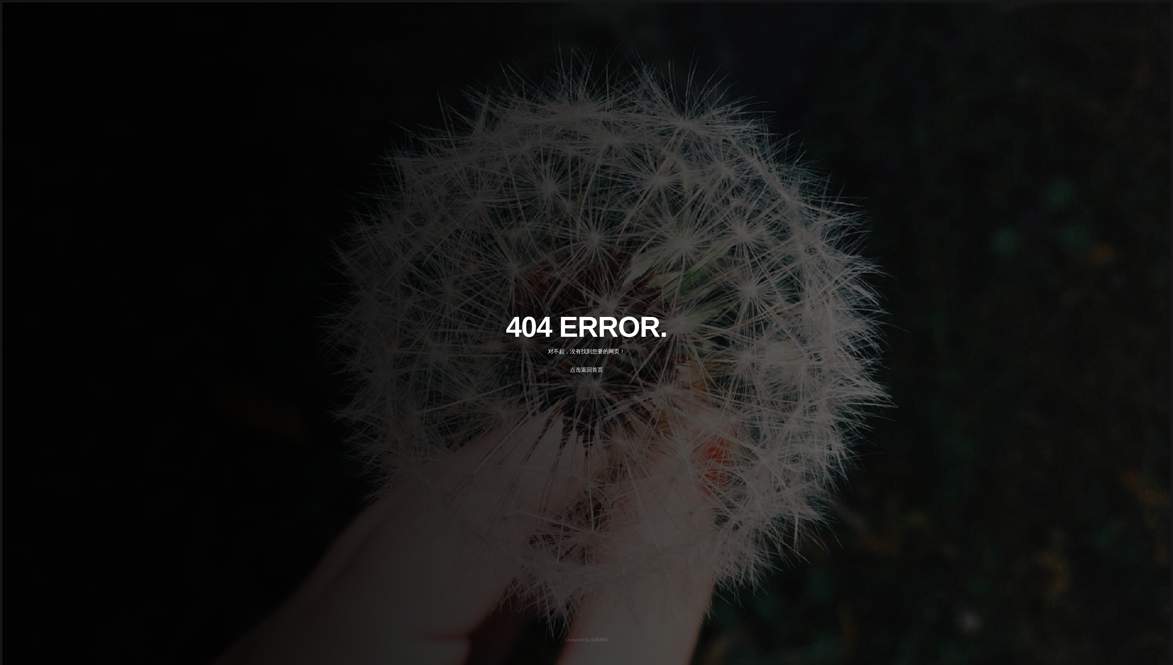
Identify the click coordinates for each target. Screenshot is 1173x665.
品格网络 (599, 639)
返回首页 (51, 35)
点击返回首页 (586, 370)
